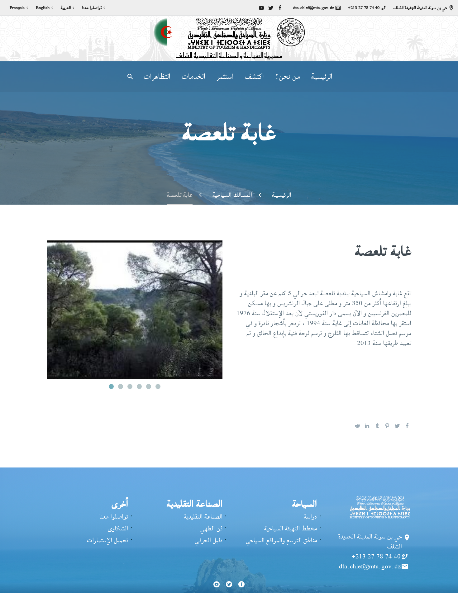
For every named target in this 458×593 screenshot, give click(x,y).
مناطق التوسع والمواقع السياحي (281, 540)
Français (17, 7)
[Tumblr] (377, 425)
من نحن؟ (287, 77)
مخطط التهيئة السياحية (290, 528)
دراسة (310, 516)
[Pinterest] (387, 425)
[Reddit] (357, 425)
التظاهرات (157, 77)
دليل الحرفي (208, 540)
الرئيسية (321, 77)
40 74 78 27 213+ (363, 7)
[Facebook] (280, 7)
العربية (66, 7)
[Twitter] (270, 7)
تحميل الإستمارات (107, 540)
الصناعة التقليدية (203, 516)
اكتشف (254, 77)
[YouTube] (261, 7)
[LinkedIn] (367, 425)
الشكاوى (118, 528)
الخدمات (193, 77)
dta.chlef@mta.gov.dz (313, 7)
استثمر (225, 77)
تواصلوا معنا (92, 7)
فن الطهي (211, 528)
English (43, 7)
